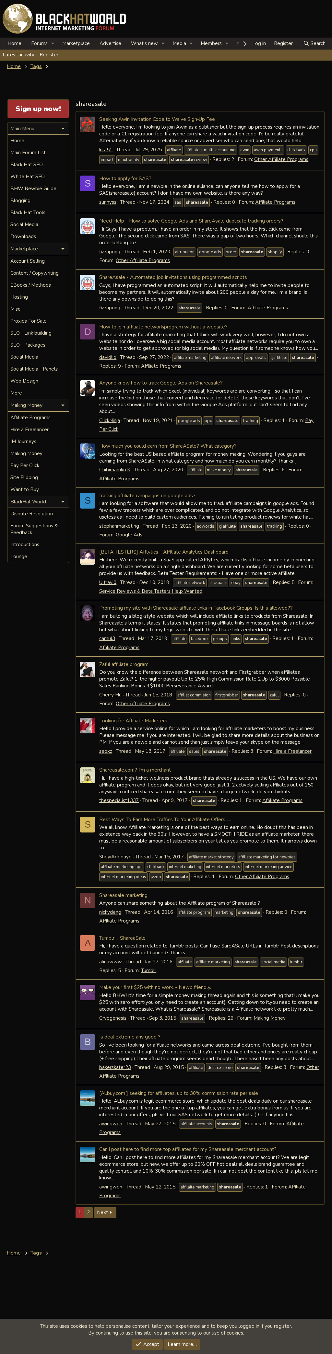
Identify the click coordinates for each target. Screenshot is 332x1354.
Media (179, 43)
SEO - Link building (31, 333)
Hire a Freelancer (292, 751)
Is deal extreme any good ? (129, 1036)
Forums (39, 43)
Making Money (270, 1018)
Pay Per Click (24, 465)
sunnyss (107, 202)
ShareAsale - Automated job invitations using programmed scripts (173, 277)
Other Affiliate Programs (281, 159)
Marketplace (76, 43)
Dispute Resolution (31, 514)
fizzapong (109, 251)
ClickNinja (109, 420)
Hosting (19, 297)
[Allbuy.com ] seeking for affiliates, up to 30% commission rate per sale (178, 1093)
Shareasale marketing (123, 895)
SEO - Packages (27, 345)
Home (14, 43)
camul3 (107, 638)
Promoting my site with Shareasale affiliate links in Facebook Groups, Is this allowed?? (196, 607)
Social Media (24, 224)
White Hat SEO (27, 176)
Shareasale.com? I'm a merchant (135, 769)
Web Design (24, 381)
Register (49, 55)
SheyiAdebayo (115, 857)
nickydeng (110, 912)
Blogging (20, 200)
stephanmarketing (119, 526)
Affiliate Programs (275, 202)
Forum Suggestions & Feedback (34, 529)
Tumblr (148, 970)
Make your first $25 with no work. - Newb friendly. (155, 987)
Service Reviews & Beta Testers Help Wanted (150, 591)
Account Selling (27, 261)
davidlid (107, 357)
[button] (52, 44)
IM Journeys (23, 441)
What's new (144, 43)
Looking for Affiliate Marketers (133, 720)
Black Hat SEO (26, 164)
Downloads (23, 236)
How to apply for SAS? (125, 178)
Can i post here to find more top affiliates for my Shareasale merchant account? (188, 1149)
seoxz (105, 751)
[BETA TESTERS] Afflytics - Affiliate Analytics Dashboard (164, 551)
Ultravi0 (107, 582)
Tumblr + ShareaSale (122, 938)
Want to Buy (24, 489)
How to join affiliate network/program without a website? (163, 326)
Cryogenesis (112, 1018)
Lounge (18, 556)
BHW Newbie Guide (33, 188)
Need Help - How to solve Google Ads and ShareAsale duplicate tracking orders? (191, 220)
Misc (15, 309)
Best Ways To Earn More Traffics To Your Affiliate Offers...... (165, 819)
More (16, 393)
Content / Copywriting (34, 273)
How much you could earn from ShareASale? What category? (168, 445)
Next (102, 1212)
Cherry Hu (110, 695)
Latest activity (18, 55)
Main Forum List (28, 152)
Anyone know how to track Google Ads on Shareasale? (161, 382)
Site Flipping (24, 477)
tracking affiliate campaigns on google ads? (147, 495)
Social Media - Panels (34, 369)
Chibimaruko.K (114, 469)
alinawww (110, 961)
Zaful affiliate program (123, 664)
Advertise (110, 43)
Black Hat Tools (27, 212)
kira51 (106, 149)
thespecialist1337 (119, 800)
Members (211, 43)
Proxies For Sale (28, 321)
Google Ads (129, 535)
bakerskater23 (115, 1067)
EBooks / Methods (30, 285)
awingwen (110, 1123)
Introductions (24, 544)
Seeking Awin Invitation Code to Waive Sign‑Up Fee (157, 119)
